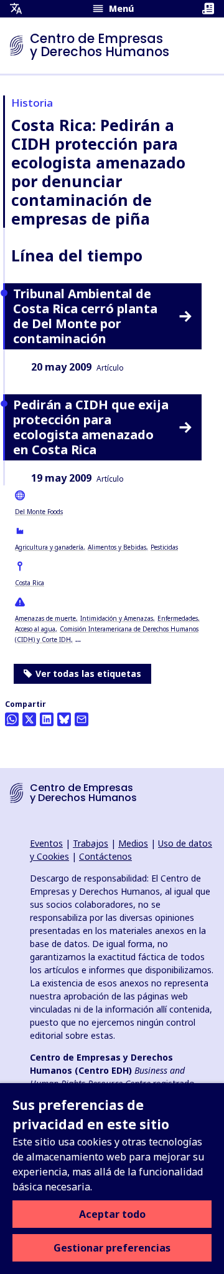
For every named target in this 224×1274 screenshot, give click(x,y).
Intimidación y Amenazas (116, 618)
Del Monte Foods (39, 511)
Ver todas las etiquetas (88, 673)
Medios (133, 843)
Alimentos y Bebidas (117, 547)
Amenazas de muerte (45, 618)
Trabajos (90, 843)
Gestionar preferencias (112, 1248)
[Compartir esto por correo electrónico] (81, 719)
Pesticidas (164, 547)
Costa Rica (29, 582)
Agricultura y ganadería (49, 547)
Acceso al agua (35, 629)
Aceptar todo (112, 1214)
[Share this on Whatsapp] (12, 719)
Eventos (46, 843)
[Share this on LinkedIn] (47, 719)
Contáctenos (105, 856)
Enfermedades (177, 618)
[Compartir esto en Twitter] (29, 719)
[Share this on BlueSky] (64, 719)
